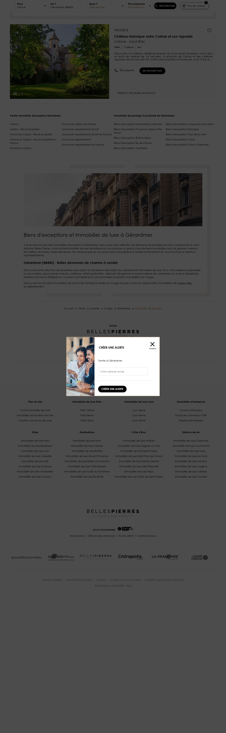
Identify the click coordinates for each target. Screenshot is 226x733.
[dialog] (113, 366)
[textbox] (123, 373)
